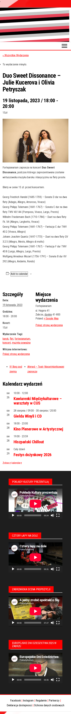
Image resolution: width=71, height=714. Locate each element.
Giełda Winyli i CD (28, 416)
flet (11, 338)
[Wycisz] (52, 515)
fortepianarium (22, 338)
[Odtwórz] (13, 515)
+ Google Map (51, 318)
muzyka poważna (21, 342)
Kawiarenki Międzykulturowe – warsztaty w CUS (38, 401)
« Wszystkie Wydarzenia (16, 55)
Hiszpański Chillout (29, 442)
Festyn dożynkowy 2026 (33, 454)
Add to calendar (19, 274)
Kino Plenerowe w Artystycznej (38, 429)
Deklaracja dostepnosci (19, 705)
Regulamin (41, 700)
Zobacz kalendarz (12, 463)
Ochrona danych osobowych (49, 705)
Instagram (28, 700)
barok (6, 338)
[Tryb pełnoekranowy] (58, 515)
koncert (7, 342)
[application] (35, 504)
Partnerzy (54, 700)
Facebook (15, 700)
